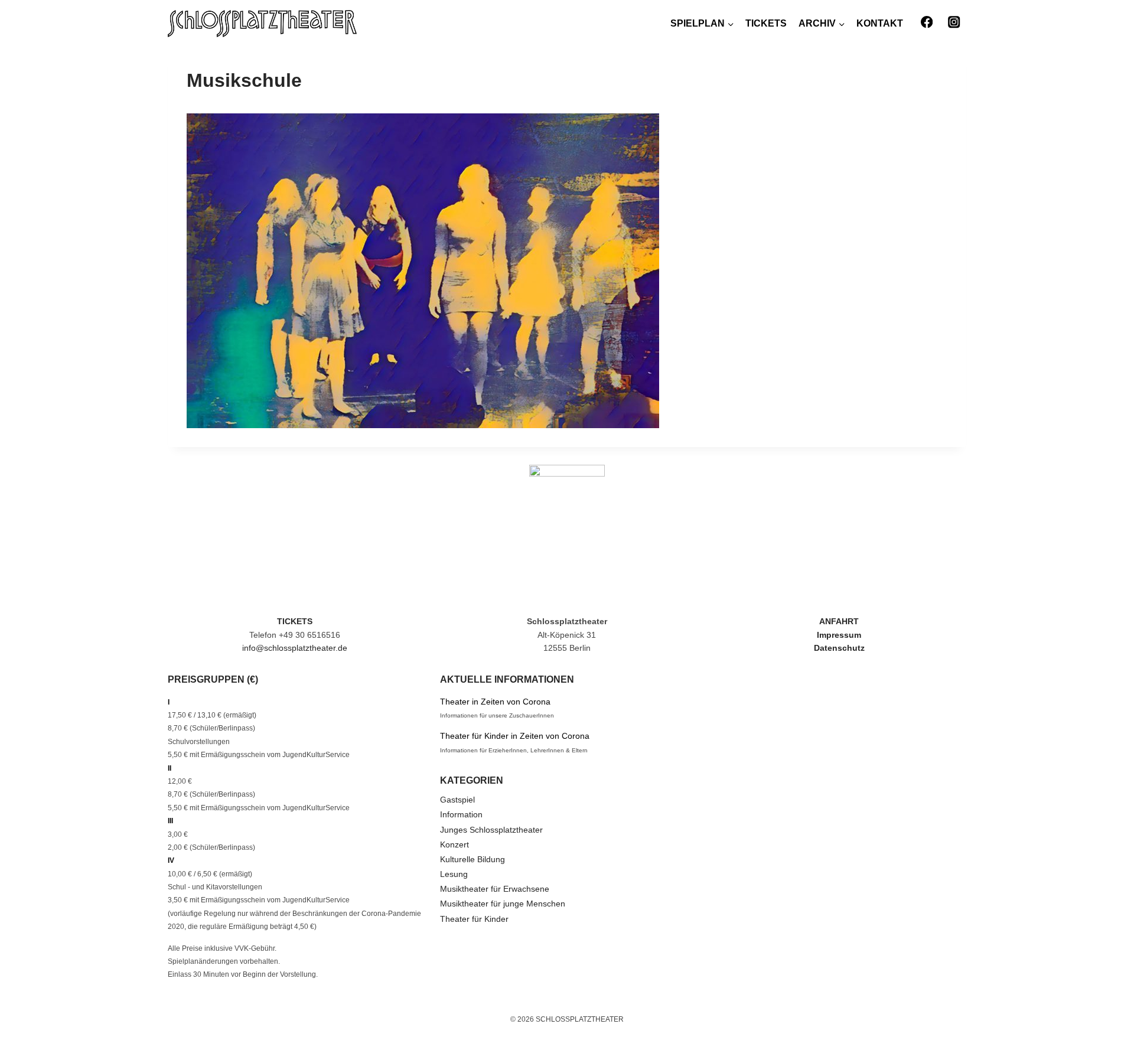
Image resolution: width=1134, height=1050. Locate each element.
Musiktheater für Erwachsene (494, 889)
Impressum (839, 635)
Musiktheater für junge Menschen (502, 903)
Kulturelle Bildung (472, 859)
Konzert (454, 844)
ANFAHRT (839, 621)
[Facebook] (926, 22)
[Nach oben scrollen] (1098, 1008)
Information (461, 814)
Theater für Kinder (474, 919)
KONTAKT (879, 23)
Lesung (454, 874)
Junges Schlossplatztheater (491, 829)
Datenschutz (839, 648)
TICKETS (766, 23)
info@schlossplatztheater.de (294, 648)
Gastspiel (457, 799)
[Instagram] (954, 22)
